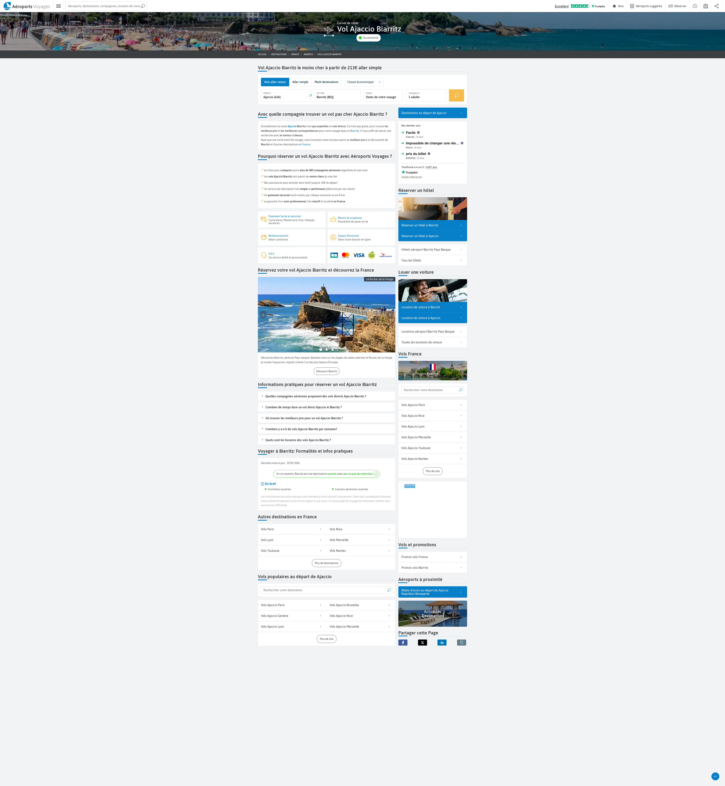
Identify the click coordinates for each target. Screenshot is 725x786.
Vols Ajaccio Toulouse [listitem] (415, 448)
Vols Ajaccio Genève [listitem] (274, 615)
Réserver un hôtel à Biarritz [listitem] (419, 225)
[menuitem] (26, 6)
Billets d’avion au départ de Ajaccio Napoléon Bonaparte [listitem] (424, 592)
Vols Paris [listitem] (267, 529)
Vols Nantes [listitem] (338, 550)
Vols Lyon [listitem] (267, 540)
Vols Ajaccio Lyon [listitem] (272, 626)
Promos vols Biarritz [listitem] (414, 567)
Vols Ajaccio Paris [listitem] (273, 605)
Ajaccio (292, 126)
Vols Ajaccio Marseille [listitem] (344, 626)
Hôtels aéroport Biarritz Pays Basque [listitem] (426, 249)
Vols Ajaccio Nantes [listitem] (414, 458)
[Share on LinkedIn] (442, 643)
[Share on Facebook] (402, 643)
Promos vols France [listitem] (414, 557)
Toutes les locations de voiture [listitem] (421, 342)
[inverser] (310, 95)
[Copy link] (461, 643)
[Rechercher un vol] (456, 95)
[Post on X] (422, 643)
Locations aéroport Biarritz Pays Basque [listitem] (428, 331)
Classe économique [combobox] (360, 82)
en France (304, 144)
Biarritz (354, 130)
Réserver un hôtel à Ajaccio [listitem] (419, 236)
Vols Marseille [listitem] (339, 540)
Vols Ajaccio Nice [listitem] (341, 615)
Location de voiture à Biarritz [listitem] (420, 307)
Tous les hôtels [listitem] (411, 260)
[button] (368, 38)
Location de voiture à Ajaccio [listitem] (420, 318)
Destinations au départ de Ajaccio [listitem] (424, 113)
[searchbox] (106, 6)
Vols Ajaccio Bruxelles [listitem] (344, 605)
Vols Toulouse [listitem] (270, 550)
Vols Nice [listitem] (336, 529)
